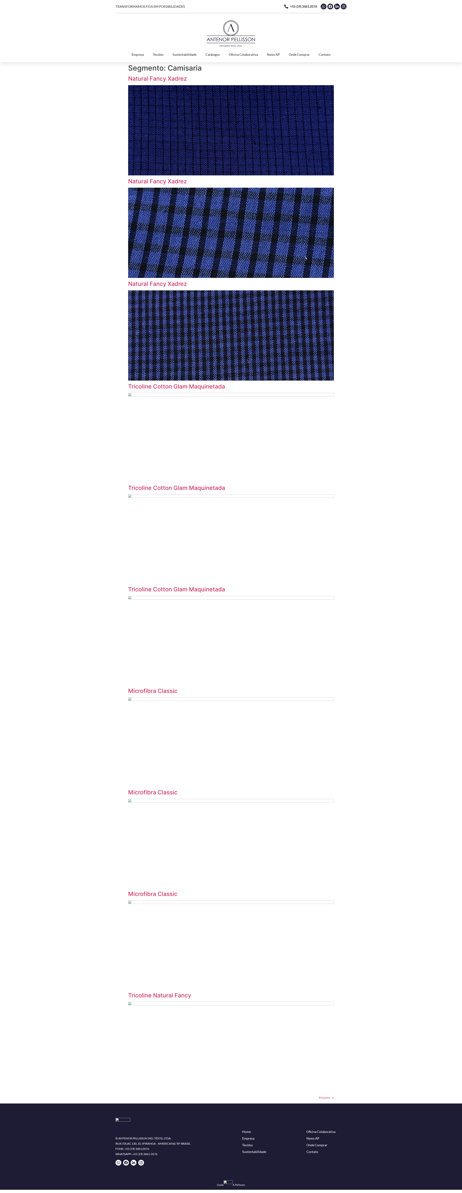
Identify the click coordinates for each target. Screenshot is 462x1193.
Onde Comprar (299, 54)
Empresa (138, 54)
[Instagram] (343, 6)
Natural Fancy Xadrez (157, 78)
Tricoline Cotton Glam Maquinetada (176, 386)
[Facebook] (330, 6)
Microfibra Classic (152, 690)
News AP (273, 54)
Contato (324, 54)
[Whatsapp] (323, 6)
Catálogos (213, 54)
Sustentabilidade (185, 54)
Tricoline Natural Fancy (159, 995)
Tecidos (158, 54)
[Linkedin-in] (337, 6)
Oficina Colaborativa (243, 54)
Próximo (326, 1098)
